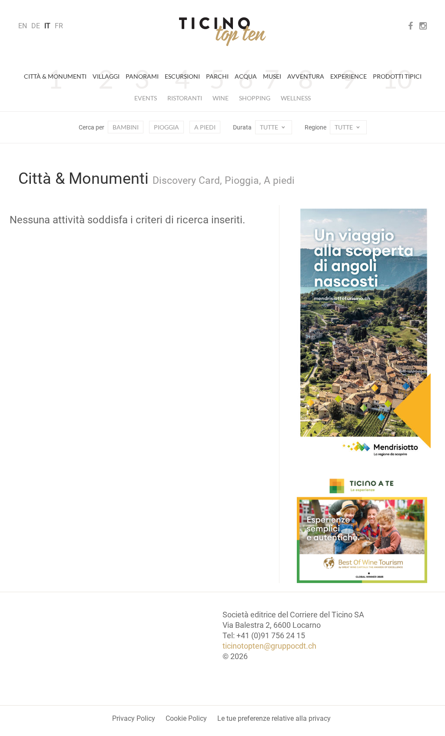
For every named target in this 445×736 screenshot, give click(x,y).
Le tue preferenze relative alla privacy (274, 718)
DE (35, 26)
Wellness (296, 98)
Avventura (305, 76)
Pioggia (166, 127)
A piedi (205, 127)
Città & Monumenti (55, 76)
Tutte (269, 127)
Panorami (142, 76)
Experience (348, 76)
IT (47, 26)
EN (22, 26)
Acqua (246, 76)
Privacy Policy (133, 718)
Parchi (217, 76)
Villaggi (106, 76)
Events (145, 98)
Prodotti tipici (397, 76)
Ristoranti (184, 98)
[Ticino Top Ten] (222, 31)
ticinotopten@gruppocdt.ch (269, 645)
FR (59, 26)
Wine (221, 98)
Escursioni (182, 76)
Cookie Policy (186, 718)
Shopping (254, 98)
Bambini (126, 127)
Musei (272, 76)
